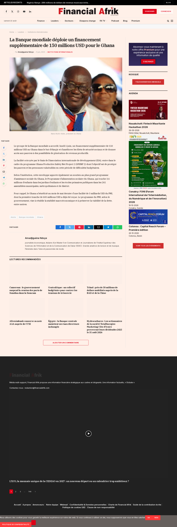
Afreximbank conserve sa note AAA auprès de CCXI (25, 322)
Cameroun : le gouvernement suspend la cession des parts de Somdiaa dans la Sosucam (25, 290)
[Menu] (172, 21)
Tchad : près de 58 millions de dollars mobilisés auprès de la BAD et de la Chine (102, 290)
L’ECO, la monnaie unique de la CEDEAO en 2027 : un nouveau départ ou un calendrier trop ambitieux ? (69, 481)
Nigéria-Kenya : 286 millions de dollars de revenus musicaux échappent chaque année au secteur (59, 3)
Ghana (40, 217)
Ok (148, 518)
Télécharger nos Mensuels (148, 82)
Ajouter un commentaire (66, 343)
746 (29, 491)
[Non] (33, 522)
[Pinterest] (3, 165)
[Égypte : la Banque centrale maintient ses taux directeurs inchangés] (66, 308)
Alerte (13, 217)
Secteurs (69, 21)
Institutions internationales (60, 52)
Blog (168, 2)
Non (156, 518)
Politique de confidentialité (15, 524)
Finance (41, 21)
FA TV (102, 21)
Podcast (115, 21)
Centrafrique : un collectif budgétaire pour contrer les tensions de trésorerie (62, 290)
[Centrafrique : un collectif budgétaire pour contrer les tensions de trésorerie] (66, 274)
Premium (136, 21)
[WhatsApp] (3, 183)
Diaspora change (88, 21)
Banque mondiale (26, 217)
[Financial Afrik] (88, 11)
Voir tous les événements (148, 246)
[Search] (168, 21)
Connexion (166, 11)
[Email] (3, 171)
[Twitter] (3, 153)
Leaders (54, 21)
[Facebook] (3, 147)
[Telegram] (3, 177)
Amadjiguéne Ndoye (26, 52)
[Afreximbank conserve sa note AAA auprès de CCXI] (27, 308)
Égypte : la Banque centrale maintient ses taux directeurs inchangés (63, 324)
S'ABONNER (149, 11)
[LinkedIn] (3, 159)
